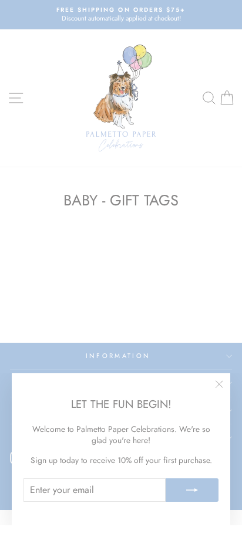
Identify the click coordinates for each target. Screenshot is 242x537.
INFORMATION (118, 355)
